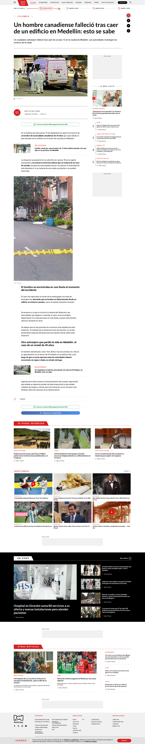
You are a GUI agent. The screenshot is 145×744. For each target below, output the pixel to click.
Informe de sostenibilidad (56, 722)
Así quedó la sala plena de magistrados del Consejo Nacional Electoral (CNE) (108, 137)
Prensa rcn (38, 729)
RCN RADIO (76, 724)
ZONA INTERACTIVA (118, 721)
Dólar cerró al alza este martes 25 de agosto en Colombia (117, 671)
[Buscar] (130, 3)
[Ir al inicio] (23, 3)
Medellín (22, 399)
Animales (99, 145)
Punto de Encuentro (107, 2)
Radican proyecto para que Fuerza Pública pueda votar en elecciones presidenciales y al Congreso (31, 456)
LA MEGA (75, 732)
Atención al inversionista (39, 732)
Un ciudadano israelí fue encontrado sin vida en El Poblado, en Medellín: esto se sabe (58, 371)
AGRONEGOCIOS (95, 724)
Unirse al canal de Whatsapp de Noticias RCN (52, 124)
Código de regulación (41, 725)
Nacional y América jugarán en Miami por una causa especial (76, 680)
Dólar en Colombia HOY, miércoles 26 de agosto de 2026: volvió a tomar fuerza (108, 126)
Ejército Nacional (20, 450)
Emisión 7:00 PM (99, 8)
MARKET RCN (116, 726)
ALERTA (75, 728)
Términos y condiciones (71, 740)
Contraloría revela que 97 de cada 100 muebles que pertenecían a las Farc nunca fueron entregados (116, 610)
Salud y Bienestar (67, 2)
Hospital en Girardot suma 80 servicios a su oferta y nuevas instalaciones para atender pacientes (42, 609)
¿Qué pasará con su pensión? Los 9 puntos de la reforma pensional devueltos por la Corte (106, 113)
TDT (83, 719)
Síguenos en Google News (52, 413)
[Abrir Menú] (15, 2)
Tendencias (87, 2)
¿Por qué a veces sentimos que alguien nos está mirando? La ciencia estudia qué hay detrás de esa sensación (117, 657)
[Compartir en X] (128, 25)
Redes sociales (18, 675)
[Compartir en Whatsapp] (128, 31)
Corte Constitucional (102, 450)
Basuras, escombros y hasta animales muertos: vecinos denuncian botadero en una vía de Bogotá (116, 596)
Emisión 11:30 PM (125, 8)
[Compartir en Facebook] (128, 20)
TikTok (107, 681)
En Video (23, 558)
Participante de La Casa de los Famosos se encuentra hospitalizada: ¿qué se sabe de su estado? (30, 681)
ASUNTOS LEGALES (96, 721)
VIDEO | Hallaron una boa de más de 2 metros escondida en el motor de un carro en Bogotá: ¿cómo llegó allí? (108, 149)
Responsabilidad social (42, 719)
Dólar (98, 122)
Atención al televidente (42, 721)
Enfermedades (109, 652)
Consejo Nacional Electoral (105, 134)
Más (124, 558)
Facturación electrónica (60, 719)
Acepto (124, 740)
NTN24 (74, 719)
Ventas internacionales (59, 725)
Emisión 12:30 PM (73, 8)
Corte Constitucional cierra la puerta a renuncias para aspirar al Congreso (109, 455)
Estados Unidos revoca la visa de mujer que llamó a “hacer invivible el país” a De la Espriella (116, 568)
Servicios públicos (102, 158)
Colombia (33, 2)
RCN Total (76, 721)
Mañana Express (47, 8)
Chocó (56, 450)
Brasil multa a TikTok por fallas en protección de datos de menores (116, 685)
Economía (78, 2)
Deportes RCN (54, 2)
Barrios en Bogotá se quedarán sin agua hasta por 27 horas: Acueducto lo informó (108, 161)
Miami (59, 675)
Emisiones (19, 8)
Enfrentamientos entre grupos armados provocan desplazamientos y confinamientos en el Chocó (72, 456)
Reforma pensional (98, 108)
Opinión (96, 2)
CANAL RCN (122, 2)
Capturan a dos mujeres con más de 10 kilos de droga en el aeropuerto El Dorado (116, 582)
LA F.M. (74, 726)
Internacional (43, 2)
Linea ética (55, 727)
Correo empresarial (41, 727)
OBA (53, 729)
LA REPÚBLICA (95, 719)
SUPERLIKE (115, 724)
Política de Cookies (90, 741)
